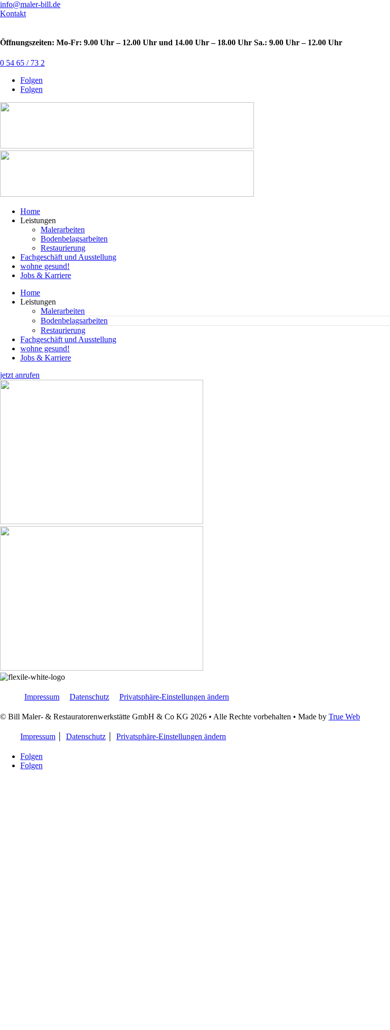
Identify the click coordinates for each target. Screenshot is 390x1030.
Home (30, 211)
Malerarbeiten (63, 229)
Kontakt (13, 13)
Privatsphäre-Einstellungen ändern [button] (174, 696)
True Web (344, 716)
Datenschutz (89, 696)
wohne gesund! (45, 266)
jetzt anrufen (20, 375)
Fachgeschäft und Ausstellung (68, 257)
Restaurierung (63, 248)
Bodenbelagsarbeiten (74, 238)
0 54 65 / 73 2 (22, 62)
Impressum (41, 696)
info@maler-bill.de (30, 4)
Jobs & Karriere (45, 275)
